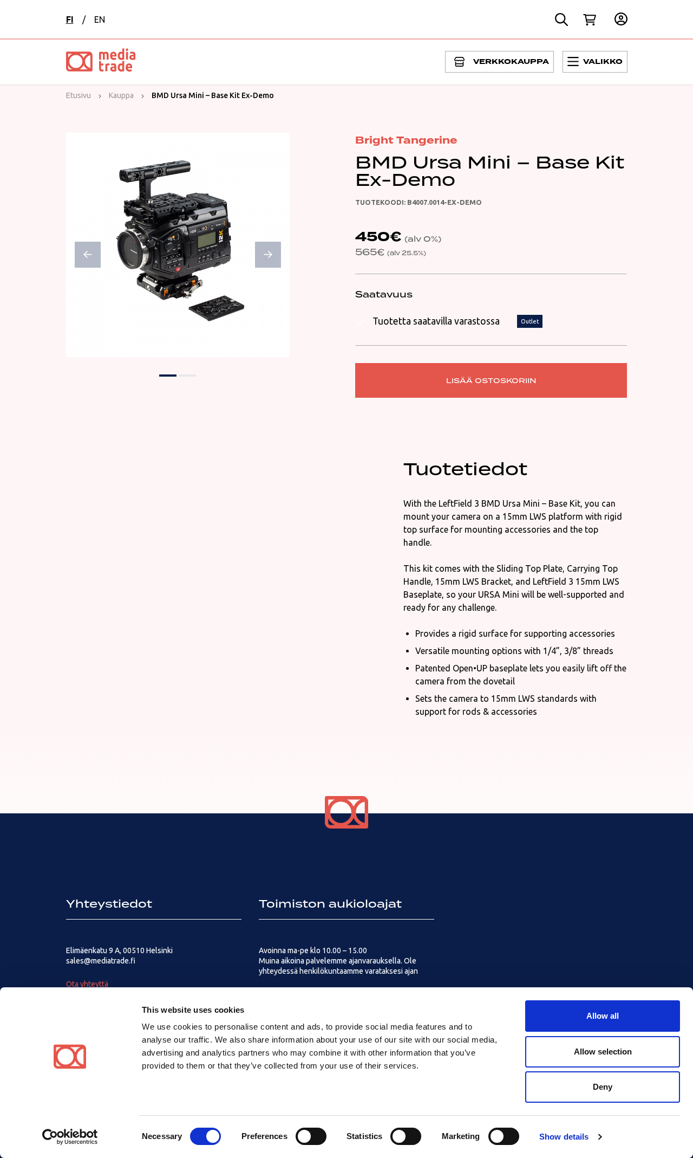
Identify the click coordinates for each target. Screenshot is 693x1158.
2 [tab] (187, 375)
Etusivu (78, 95)
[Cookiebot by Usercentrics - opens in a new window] (70, 1137)
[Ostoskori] (590, 19)
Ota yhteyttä (87, 984)
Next (268, 255)
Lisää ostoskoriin (491, 380)
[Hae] (561, 19)
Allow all (602, 1015)
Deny (602, 1086)
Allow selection (603, 1051)
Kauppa (121, 95)
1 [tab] (167, 375)
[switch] (311, 1136)
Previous (88, 255)
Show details (564, 1136)
